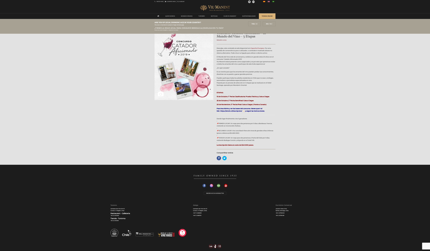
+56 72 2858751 (197, 215)
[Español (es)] (264, 1)
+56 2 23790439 (280, 215)
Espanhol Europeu (257, 48)
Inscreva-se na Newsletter (215, 193)
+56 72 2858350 (197, 213)
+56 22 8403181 (115, 220)
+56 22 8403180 (115, 215)
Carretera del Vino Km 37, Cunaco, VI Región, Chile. (118, 209)
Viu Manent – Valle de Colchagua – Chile (215, 8)
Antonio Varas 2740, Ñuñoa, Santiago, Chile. (282, 209)
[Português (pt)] (273, 1)
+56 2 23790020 (280, 213)
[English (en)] (269, 1)
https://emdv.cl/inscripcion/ (231, 111)
